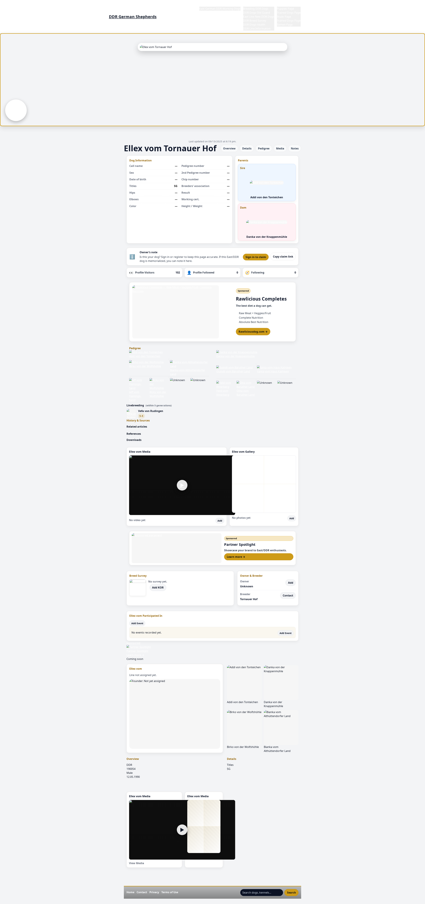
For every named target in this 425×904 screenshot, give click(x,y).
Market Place (285, 4)
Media (280, 148)
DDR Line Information (257, 28)
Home (203, 4)
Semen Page (285, 24)
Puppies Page (285, 8)
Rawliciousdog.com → (253, 331)
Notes (295, 148)
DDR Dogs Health (254, 24)
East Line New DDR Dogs (258, 16)
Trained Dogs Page (289, 12)
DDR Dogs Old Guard (256, 12)
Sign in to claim (256, 257)
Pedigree (263, 148)
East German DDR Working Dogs (220, 8)
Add (219, 520)
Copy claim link (283, 256)
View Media (136, 863)
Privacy (154, 892)
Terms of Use (169, 892)
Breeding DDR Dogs (255, 8)
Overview (229, 148)
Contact (288, 595)
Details (247, 148)
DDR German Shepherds (133, 16)
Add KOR (158, 587)
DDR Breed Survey (254, 20)
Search (291, 892)
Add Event (137, 623)
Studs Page (284, 16)
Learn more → (236, 557)
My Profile (309, 4)
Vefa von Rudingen (150, 411)
